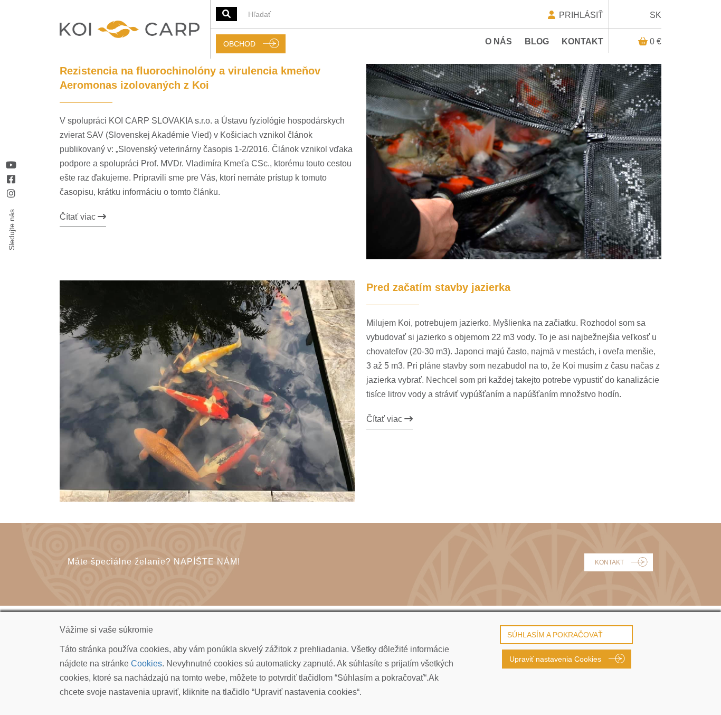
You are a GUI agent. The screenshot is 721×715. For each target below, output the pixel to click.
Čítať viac (79, 216)
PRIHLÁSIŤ (580, 15)
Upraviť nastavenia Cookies (555, 659)
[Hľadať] (226, 14)
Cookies (146, 663)
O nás (498, 41)
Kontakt (582, 41)
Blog (537, 41)
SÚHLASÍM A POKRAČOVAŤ (555, 635)
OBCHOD (239, 44)
